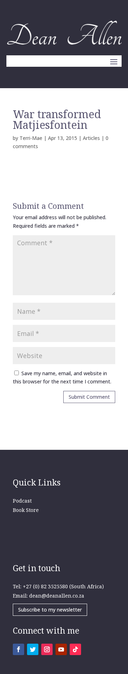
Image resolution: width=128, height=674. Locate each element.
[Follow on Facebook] (18, 649)
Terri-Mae (31, 138)
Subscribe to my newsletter (50, 609)
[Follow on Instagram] (47, 649)
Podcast (22, 500)
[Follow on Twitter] (32, 649)
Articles (91, 138)
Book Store (26, 510)
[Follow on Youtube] (61, 649)
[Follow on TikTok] (75, 649)
